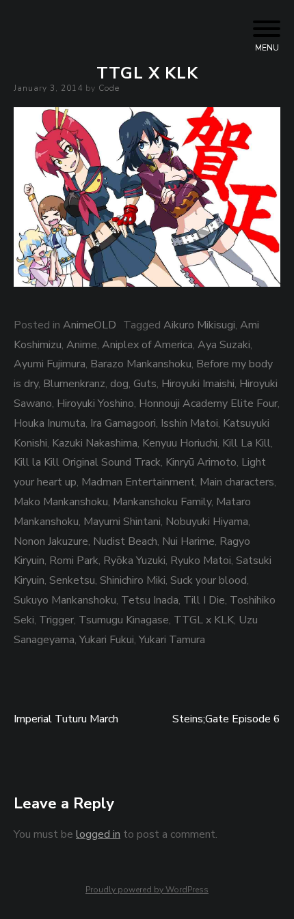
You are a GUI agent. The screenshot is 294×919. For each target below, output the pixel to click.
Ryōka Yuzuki (134, 560)
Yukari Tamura (172, 639)
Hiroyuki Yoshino (95, 403)
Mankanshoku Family (162, 501)
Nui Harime (188, 541)
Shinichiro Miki (132, 580)
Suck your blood (208, 580)
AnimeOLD (89, 325)
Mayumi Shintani (122, 521)
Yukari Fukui (106, 639)
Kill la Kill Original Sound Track (87, 462)
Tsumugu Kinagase (124, 619)
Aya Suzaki (224, 344)
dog (119, 383)
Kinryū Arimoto (201, 462)
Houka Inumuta (49, 423)
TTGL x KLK (204, 619)
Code (109, 88)
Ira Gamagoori (123, 423)
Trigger (56, 619)
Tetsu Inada (149, 600)
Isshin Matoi (189, 423)
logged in (98, 834)
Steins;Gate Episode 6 (226, 718)
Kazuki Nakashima (94, 443)
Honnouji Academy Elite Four (208, 403)
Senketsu (72, 580)
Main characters (237, 482)
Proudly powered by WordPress (147, 889)
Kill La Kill (246, 443)
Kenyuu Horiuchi (179, 443)
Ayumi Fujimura (49, 363)
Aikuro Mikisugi (199, 325)
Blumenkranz (74, 383)
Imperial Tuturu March (66, 718)
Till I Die (204, 600)
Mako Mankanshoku (61, 501)
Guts (145, 383)
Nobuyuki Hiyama (206, 521)
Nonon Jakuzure (51, 541)
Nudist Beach (125, 541)
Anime (81, 344)
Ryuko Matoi (200, 560)
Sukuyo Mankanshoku (65, 600)
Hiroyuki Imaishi (198, 383)
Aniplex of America (147, 344)
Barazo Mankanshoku (140, 363)
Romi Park (73, 560)
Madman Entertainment (138, 482)
